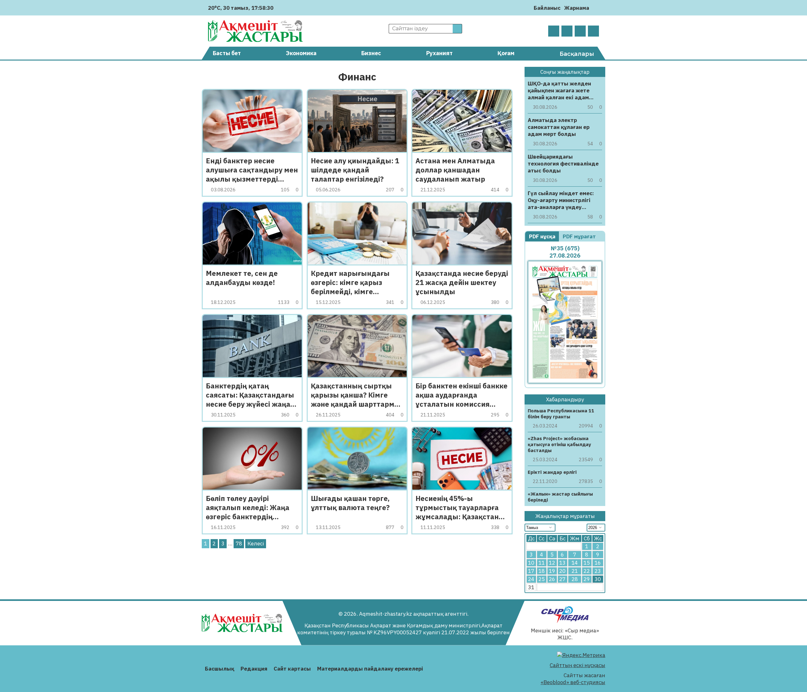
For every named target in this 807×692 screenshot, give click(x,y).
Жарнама (576, 7)
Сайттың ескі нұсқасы (577, 665)
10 (531, 562)
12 (552, 562)
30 (598, 579)
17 (531, 570)
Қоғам (505, 53)
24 (531, 579)
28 (575, 579)
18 (541, 570)
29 (586, 579)
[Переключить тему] (596, 7)
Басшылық (219, 668)
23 (598, 570)
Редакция (254, 668)
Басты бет (227, 53)
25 (541, 579)
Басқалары (577, 53)
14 (575, 562)
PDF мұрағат (580, 236)
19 (552, 570)
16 (598, 562)
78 (239, 543)
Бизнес (371, 53)
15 (586, 562)
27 (562, 579)
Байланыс (547, 7)
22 (586, 570)
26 (552, 579)
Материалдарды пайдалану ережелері (370, 668)
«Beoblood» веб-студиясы (573, 682)
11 (541, 562)
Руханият (439, 53)
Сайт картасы (292, 668)
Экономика (301, 53)
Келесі (255, 543)
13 (562, 562)
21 (575, 570)
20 (562, 570)
